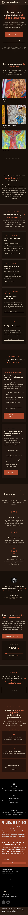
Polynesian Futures (13, 2)
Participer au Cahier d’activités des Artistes (13, 878)
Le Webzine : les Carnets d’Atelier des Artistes (13, 886)
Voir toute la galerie (13, 158)
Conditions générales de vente (9, 911)
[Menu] (25, 2)
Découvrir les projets (14, 40)
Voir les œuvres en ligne (12, 253)
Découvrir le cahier (10, 339)
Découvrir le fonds (10, 311)
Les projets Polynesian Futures (10, 882)
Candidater (11, 472)
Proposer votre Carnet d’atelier (10, 884)
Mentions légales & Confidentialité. (16, 910)
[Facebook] (3, 902)
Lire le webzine (9, 281)
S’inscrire (14, 862)
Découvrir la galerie (12, 415)
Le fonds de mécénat (7, 880)
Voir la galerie (14, 34)
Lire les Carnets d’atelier (14, 689)
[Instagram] (8, 902)
